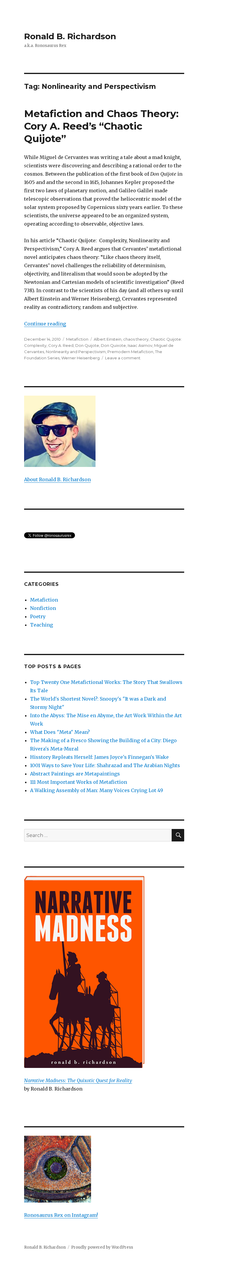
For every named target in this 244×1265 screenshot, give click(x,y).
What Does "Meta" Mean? (60, 732)
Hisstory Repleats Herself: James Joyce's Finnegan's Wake (99, 757)
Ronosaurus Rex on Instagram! (61, 1215)
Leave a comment (122, 357)
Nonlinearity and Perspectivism (76, 351)
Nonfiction (43, 608)
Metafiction (77, 339)
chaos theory (135, 339)
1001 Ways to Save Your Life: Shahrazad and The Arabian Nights (105, 765)
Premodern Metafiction (130, 351)
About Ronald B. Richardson (57, 479)
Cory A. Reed (60, 345)
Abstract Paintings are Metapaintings (75, 774)
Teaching (41, 625)
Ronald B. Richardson (70, 36)
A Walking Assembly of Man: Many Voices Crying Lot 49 (96, 790)
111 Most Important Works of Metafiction (78, 782)
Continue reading (45, 324)
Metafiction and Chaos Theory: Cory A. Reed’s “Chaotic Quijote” (101, 126)
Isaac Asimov (140, 345)
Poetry (38, 616)
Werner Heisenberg (80, 357)
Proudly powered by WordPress (102, 1247)
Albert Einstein (107, 339)
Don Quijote (87, 345)
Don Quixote (113, 345)
